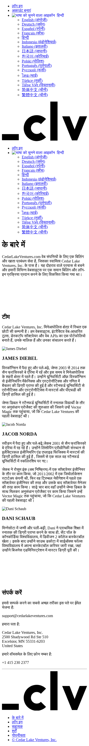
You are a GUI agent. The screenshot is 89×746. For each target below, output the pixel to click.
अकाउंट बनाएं (21, 10)
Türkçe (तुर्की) (32, 80)
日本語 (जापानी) (34, 51)
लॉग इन (17, 6)
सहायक (17, 726)
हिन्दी (25, 37)
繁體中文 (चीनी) (35, 95)
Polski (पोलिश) (33, 61)
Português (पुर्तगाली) (37, 65)
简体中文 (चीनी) (35, 90)
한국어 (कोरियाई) (35, 56)
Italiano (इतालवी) (34, 46)
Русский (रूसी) (34, 70)
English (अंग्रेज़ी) (34, 20)
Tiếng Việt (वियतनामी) (38, 85)
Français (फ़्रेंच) (33, 33)
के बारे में (17, 718)
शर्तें (14, 731)
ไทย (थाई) (30, 75)
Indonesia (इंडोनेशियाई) (39, 42)
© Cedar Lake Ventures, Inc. (34, 740)
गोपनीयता (18, 735)
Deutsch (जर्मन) (33, 24)
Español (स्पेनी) (33, 29)
